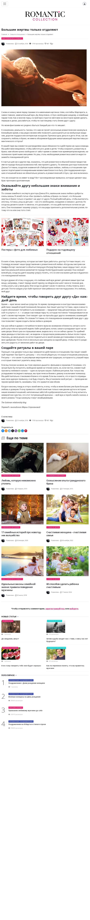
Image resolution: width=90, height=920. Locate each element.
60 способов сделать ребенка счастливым (62, 585)
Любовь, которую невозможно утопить (18, 482)
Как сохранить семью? (12, 38)
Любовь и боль (54, 621)
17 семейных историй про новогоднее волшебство (21, 534)
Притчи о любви (10, 648)
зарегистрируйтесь (55, 608)
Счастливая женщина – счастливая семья (66, 534)
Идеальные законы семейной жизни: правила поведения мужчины (18, 587)
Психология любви (56, 648)
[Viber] (16, 430)
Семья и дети (53, 527)
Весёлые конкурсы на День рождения (24, 697)
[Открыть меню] (4, 3)
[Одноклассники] (6, 430)
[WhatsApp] (19, 430)
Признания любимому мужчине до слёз (25, 710)
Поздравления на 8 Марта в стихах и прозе (27, 724)
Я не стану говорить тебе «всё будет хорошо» (21, 666)
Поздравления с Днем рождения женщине (26, 683)
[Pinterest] (25, 430)
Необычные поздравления (21, 680)
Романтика (7, 621)
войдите (74, 608)
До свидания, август (10, 639)
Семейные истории (10, 475)
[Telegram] (9, 430)
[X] (12, 430)
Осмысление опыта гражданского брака (65, 482)
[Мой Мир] (22, 430)
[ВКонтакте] (2, 430)
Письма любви (15, 707)
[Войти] (84, 3)
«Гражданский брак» (56, 475)
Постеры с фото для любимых (19, 249)
